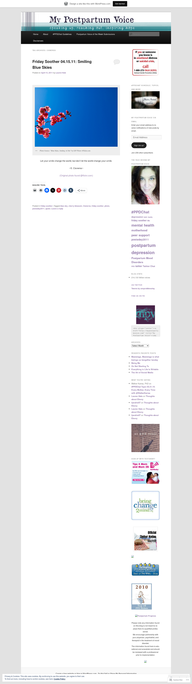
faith (145, 217)
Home (35, 34)
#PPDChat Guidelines (62, 34)
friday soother (46, 206)
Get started (120, 4)
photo (107, 206)
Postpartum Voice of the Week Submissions (95, 34)
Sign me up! (139, 145)
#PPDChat (140, 212)
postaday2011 (38, 208)
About (45, 34)
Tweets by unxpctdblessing (142, 288)
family (150, 217)
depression (137, 216)
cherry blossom (75, 206)
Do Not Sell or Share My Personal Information (117, 673)
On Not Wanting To (140, 366)
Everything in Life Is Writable (144, 369)
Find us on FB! (138, 296)
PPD (133, 266)
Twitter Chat (149, 266)
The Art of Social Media (142, 372)
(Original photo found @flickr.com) (76, 175)
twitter (138, 266)
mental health (142, 225)
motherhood (139, 230)
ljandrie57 (136, 402)
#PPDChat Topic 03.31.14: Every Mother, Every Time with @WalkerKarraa (143, 389)
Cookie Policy (59, 679)
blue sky (64, 206)
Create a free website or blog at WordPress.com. (76, 673)
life (148, 220)
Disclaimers (38, 40)
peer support (140, 235)
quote (47, 208)
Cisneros (87, 206)
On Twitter (136, 285)
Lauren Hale (61, 72)
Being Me (135, 363)
